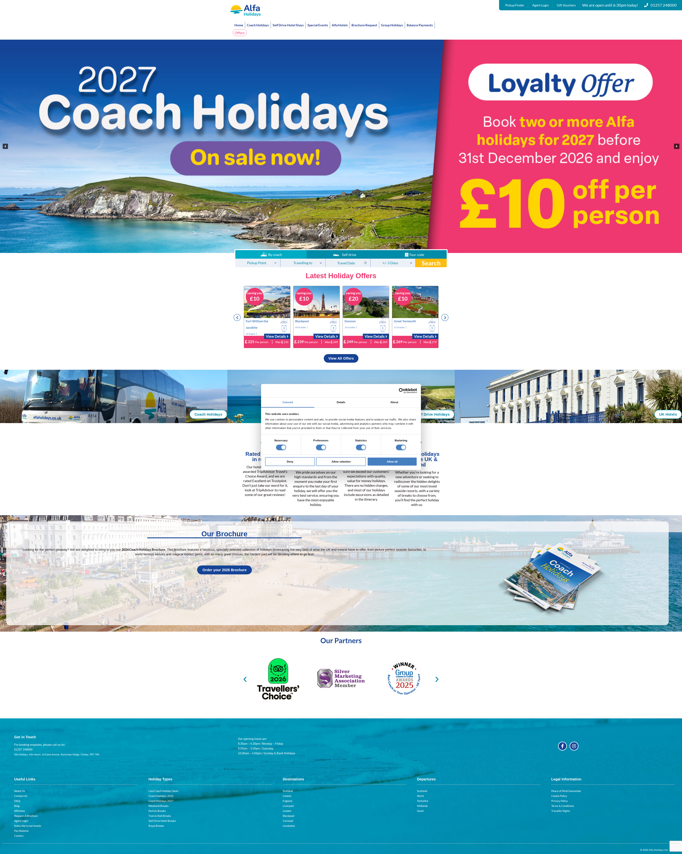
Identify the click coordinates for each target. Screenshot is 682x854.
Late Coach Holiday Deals (163, 790)
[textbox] (257, 263)
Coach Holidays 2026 (161, 795)
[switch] (321, 447)
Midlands (422, 805)
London (287, 810)
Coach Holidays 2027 (161, 800)
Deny (290, 461)
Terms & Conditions (562, 805)
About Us (19, 790)
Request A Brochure (26, 815)
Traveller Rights (560, 810)
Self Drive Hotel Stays (288, 25)
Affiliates (19, 810)
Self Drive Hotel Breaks (162, 820)
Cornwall (288, 820)
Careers (19, 835)
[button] (341, 146)
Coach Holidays (258, 25)
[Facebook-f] (562, 746)
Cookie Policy (559, 795)
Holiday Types (160, 779)
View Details (276, 336)
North (420, 795)
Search (431, 263)
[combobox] (257, 263)
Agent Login (540, 5)
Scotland (288, 790)
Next (444, 317)
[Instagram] (574, 746)
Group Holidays (392, 25)
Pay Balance (21, 830)
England (287, 800)
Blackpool (288, 815)
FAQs (17, 800)
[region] (341, 146)
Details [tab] (341, 402)
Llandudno (289, 825)
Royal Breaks (156, 825)
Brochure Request (364, 25)
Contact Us (20, 795)
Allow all (392, 461)
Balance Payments (420, 25)
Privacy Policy (559, 800)
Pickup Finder (514, 5)
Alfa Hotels (340, 25)
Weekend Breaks (158, 805)
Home (238, 25)
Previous (237, 317)
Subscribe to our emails (27, 825)
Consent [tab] (287, 402)
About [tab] (394, 402)
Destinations (293, 779)
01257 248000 (664, 5)
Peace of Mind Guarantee (566, 790)
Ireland (287, 795)
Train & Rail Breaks (159, 815)
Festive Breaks (157, 810)
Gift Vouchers (566, 5)
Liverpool (288, 805)
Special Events (317, 25)
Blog (17, 805)
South (420, 810)
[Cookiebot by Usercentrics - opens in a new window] (401, 390)
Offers (240, 33)
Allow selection (341, 461)
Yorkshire (422, 800)
